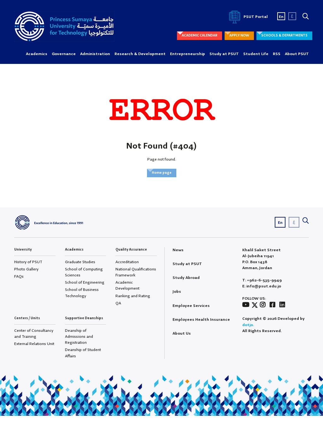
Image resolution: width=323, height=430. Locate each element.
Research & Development (140, 54)
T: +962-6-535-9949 (262, 280)
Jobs (177, 292)
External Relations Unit (34, 344)
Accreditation (127, 262)
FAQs (19, 277)
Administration (95, 54)
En (281, 17)
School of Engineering (84, 283)
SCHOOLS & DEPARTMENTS (284, 35)
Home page (162, 173)
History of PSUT (28, 262)
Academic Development (127, 285)
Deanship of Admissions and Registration (79, 337)
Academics (36, 54)
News (178, 250)
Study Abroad (186, 278)
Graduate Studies (80, 262)
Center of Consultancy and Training (33, 334)
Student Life (255, 54)
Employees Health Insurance (201, 320)
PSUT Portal (255, 17)
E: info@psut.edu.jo (261, 286)
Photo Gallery (26, 269)
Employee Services (191, 306)
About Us (182, 334)
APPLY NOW (239, 35)
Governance (64, 54)
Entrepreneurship (187, 54)
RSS (276, 54)
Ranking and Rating (132, 296)
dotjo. (248, 325)
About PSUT (297, 54)
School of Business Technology (82, 293)
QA (118, 303)
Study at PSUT (224, 54)
